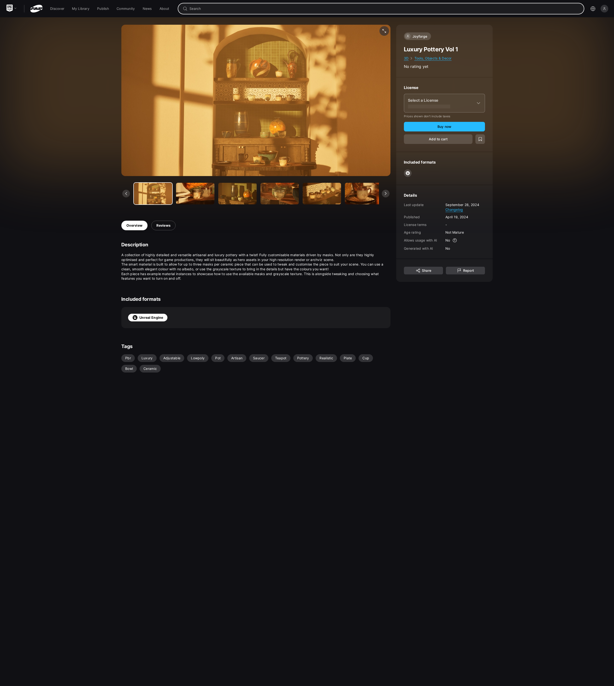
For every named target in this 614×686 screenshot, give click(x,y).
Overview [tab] (134, 225)
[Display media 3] (279, 193)
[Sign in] (604, 8)
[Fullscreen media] (384, 31)
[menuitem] (57, 8)
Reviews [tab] (163, 225)
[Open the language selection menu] (593, 8)
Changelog (454, 209)
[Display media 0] (153, 193)
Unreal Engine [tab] (151, 317)
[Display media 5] (364, 193)
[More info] (455, 240)
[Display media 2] (237, 193)
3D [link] (406, 58)
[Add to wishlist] (480, 139)
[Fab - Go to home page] (36, 8)
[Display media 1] (195, 193)
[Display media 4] (322, 193)
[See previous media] (126, 193)
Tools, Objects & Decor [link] (433, 58)
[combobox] (384, 8)
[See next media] (386, 193)
